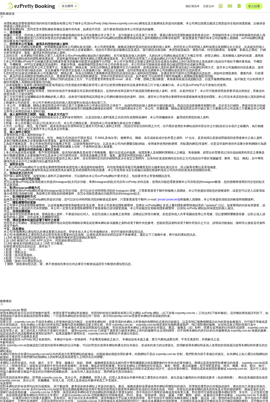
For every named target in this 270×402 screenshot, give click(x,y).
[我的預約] (220, 6)
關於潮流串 (192, 6)
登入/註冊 (254, 6)
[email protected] (168, 199)
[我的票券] (230, 6)
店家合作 (208, 6)
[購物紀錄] (239, 6)
